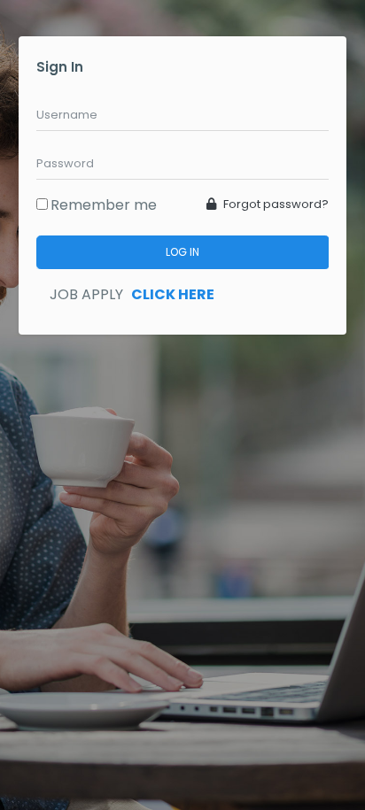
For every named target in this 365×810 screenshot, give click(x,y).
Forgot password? (275, 204)
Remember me (103, 205)
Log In (182, 251)
